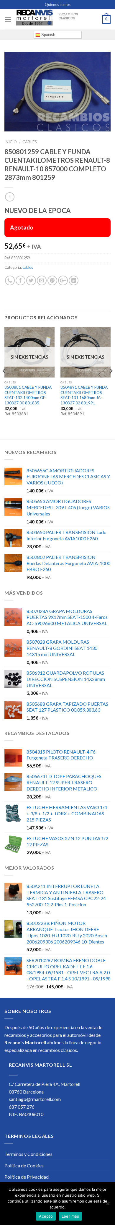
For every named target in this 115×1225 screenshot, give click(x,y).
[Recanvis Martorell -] (57, 19)
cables (29, 141)
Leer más (70, 1216)
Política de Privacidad (26, 1177)
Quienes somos (57, 4)
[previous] (4, 382)
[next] (111, 382)
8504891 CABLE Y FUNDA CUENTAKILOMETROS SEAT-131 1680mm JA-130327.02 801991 (84, 395)
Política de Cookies (24, 1165)
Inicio (10, 141)
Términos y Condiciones (28, 1154)
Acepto (46, 1216)
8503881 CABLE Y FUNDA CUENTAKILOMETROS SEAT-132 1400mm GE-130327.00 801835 (28, 395)
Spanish (47, 34)
